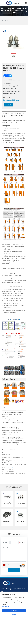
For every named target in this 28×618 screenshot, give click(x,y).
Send (14, 570)
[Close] (26, 593)
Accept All (14, 610)
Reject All (14, 614)
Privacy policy (5, 606)
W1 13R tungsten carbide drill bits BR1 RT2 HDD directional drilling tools (14, 10)
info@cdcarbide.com (11, 100)
